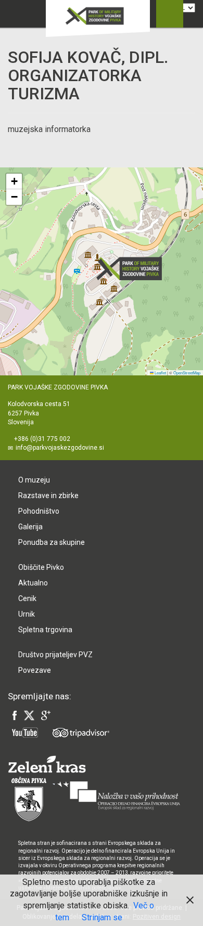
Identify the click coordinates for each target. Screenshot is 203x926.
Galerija (30, 527)
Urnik (26, 614)
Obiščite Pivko (41, 567)
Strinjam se (102, 917)
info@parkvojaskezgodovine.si (60, 447)
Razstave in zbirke (48, 495)
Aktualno (33, 583)
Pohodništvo (38, 511)
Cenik (27, 598)
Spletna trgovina (45, 629)
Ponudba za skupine (51, 542)
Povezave (34, 670)
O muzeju (34, 480)
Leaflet (160, 372)
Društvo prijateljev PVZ (55, 654)
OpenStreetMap (186, 372)
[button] (132, 268)
